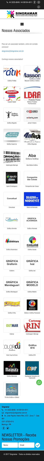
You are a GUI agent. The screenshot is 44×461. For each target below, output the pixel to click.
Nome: (6, 445)
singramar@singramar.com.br (13, 51)
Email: (22, 445)
